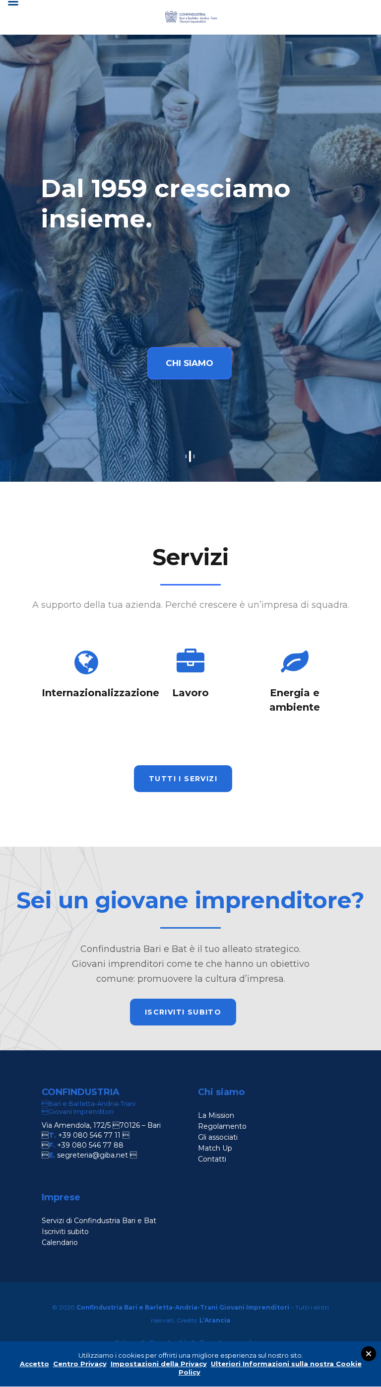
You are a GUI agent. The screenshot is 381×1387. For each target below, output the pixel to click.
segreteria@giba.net (92, 1155)
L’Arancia (214, 1320)
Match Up (215, 1148)
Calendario (60, 1242)
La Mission (216, 1115)
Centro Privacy (80, 1364)
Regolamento (222, 1126)
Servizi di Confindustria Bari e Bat (99, 1220)
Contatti (212, 1159)
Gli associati (218, 1137)
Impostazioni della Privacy (159, 1364)
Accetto (34, 1364)
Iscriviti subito (65, 1231)
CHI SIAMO (189, 363)
